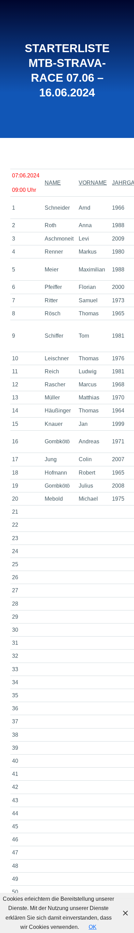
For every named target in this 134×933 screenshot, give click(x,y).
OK (93, 927)
